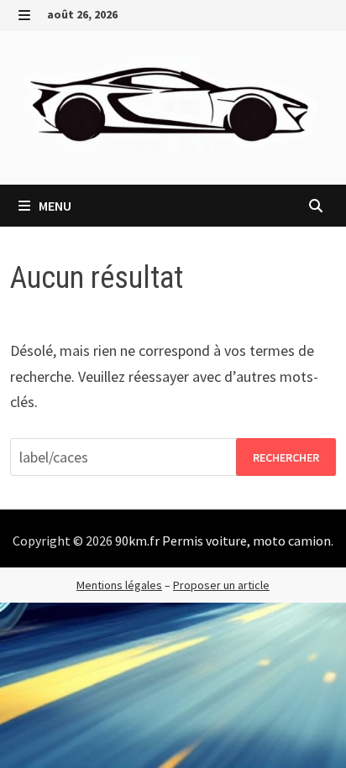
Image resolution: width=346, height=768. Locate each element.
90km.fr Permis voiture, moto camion (223, 540)
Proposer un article (221, 585)
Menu (53, 205)
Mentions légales (119, 585)
